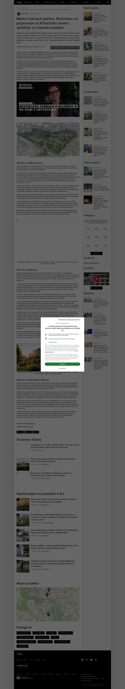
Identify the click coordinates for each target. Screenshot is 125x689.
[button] (62, 342)
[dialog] (62, 344)
